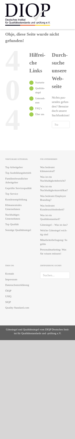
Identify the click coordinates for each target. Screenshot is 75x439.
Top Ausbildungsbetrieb (18, 172)
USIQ (8, 296)
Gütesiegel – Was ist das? (54, 224)
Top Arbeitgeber (14, 167)
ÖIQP (8, 290)
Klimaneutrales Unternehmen (13, 207)
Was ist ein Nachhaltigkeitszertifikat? (54, 188)
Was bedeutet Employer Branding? (53, 198)
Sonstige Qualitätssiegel (18, 230)
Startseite (39, 82)
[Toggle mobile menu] (68, 14)
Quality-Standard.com (17, 307)
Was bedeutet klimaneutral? (47, 169)
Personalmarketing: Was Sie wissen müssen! (53, 251)
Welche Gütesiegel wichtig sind (53, 232)
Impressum (11, 279)
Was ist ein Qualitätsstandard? (50, 217)
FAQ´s (38, 108)
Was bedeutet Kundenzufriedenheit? (52, 207)
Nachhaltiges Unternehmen (12, 216)
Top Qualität (12, 224)
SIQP (8, 302)
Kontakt (9, 273)
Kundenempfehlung (16, 199)
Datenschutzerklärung (17, 285)
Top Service (11, 193)
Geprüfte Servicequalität (18, 188)
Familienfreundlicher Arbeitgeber (16, 180)
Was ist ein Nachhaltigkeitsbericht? (53, 178)
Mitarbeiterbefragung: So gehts (53, 242)
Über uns (39, 114)
